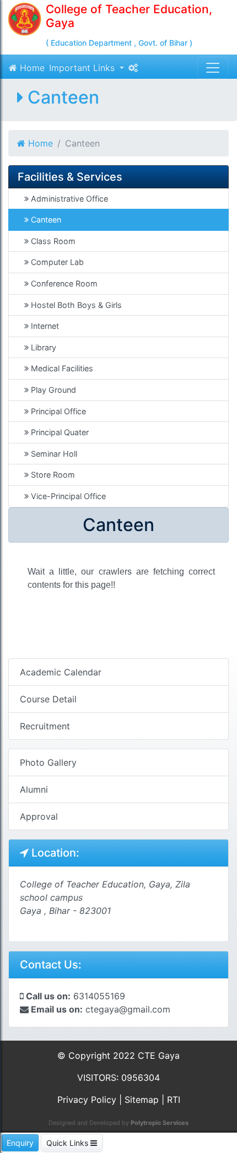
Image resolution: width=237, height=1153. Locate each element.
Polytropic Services (159, 1123)
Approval (39, 816)
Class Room (52, 241)
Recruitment (45, 726)
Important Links (83, 67)
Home (31, 67)
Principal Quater (59, 432)
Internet (44, 326)
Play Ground (52, 389)
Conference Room (63, 283)
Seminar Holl (53, 453)
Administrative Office (68, 198)
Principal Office (57, 411)
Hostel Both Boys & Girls (75, 305)
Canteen (45, 219)
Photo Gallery (48, 762)
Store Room (52, 474)
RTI (173, 1099)
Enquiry (20, 1142)
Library (42, 347)
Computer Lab (56, 262)
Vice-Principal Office (67, 496)
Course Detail (48, 699)
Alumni (34, 789)
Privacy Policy (86, 1099)
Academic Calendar (60, 672)
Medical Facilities (61, 368)
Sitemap (142, 1099)
